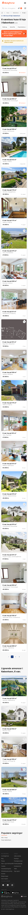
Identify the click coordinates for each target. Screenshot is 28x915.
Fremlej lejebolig (18, 863)
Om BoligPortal (5, 856)
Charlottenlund (22, 27)
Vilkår (15, 868)
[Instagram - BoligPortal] (12, 885)
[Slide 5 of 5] (15, 64)
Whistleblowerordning (6, 871)
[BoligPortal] (8, 3)
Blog (2, 858)
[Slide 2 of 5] (13, 64)
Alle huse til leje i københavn (11, 15)
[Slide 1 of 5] (12, 64)
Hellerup (4, 27)
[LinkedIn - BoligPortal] (8, 885)
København (16, 12)
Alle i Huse (4, 837)
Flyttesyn (16, 858)
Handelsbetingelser (6, 868)
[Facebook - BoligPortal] (3, 885)
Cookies (3, 866)
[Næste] (19, 657)
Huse (8, 12)
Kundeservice (17, 866)
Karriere (3, 873)
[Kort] (25, 8)
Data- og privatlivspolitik (7, 863)
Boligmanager (4, 876)
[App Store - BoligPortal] (16, 892)
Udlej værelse (17, 856)
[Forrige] (8, 657)
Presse (3, 861)
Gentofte (12, 27)
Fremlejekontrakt (18, 861)
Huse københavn (6, 840)
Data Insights (4, 878)
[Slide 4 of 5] (14, 64)
